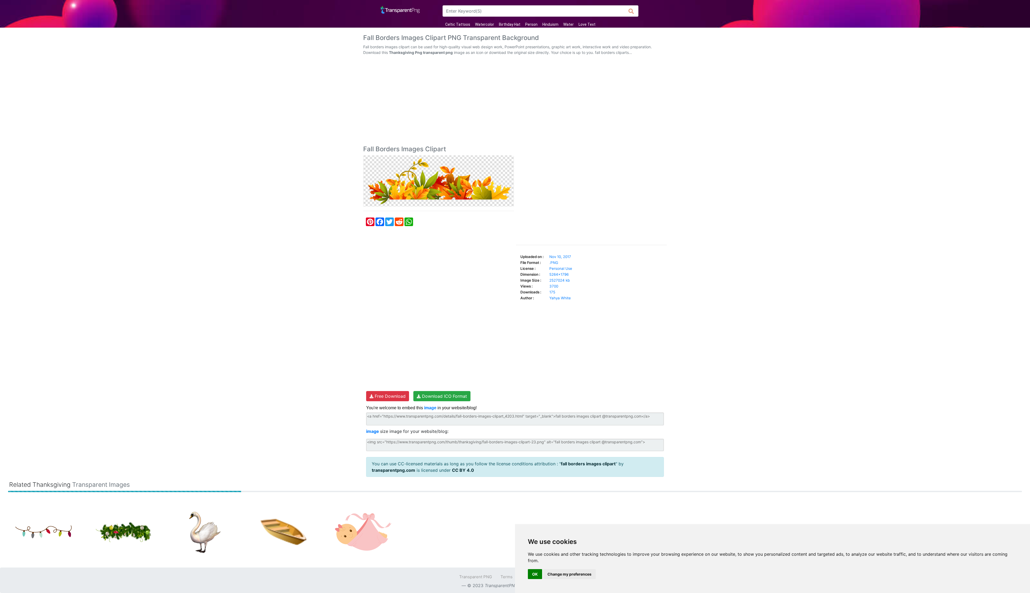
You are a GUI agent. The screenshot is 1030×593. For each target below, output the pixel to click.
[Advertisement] (515, 101)
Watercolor (484, 24)
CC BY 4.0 (463, 470)
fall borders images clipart (588, 463)
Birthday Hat (509, 24)
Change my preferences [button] (569, 574)
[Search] (631, 11)
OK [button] (535, 574)
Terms (507, 576)
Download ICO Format (444, 396)
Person (531, 24)
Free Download (389, 396)
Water (568, 24)
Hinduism (550, 24)
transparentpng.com (393, 470)
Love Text (587, 24)
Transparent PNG (475, 576)
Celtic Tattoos (457, 24)
